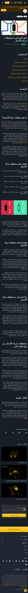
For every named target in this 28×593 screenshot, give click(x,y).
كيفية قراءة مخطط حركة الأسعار (19, 69)
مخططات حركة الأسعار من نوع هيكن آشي (17, 77)
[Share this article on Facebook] (19, 432)
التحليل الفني (19, 142)
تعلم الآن (3, 10)
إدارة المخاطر (23, 104)
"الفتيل (20, 233)
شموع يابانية (8, 125)
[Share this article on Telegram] (12, 432)
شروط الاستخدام (12, 584)
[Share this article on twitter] (26, 432)
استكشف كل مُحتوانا (15, 529)
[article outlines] (25, 11)
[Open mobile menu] (2, 2)
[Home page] (18, 3)
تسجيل (7, 2)
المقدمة (25, 58)
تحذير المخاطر (6, 584)
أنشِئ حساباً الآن (14, 515)
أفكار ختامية (24, 81)
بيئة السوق (4, 98)
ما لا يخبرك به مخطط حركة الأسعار (19, 73)
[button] (2, 3)
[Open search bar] (11, 2)
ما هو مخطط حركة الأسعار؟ (20, 62)
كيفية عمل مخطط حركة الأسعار (19, 66)
